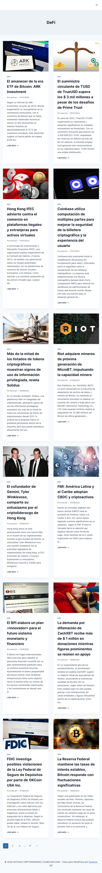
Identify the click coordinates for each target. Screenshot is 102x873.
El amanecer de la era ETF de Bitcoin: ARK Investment (25, 86)
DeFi (8, 77)
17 (30, 846)
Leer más (13, 146)
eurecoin (13, 97)
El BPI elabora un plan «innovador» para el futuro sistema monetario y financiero (25, 633)
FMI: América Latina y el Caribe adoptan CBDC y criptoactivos (75, 491)
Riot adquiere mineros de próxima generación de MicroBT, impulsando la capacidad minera (76, 364)
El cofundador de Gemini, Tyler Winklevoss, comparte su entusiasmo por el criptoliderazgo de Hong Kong (22, 502)
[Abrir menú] (96, 5)
